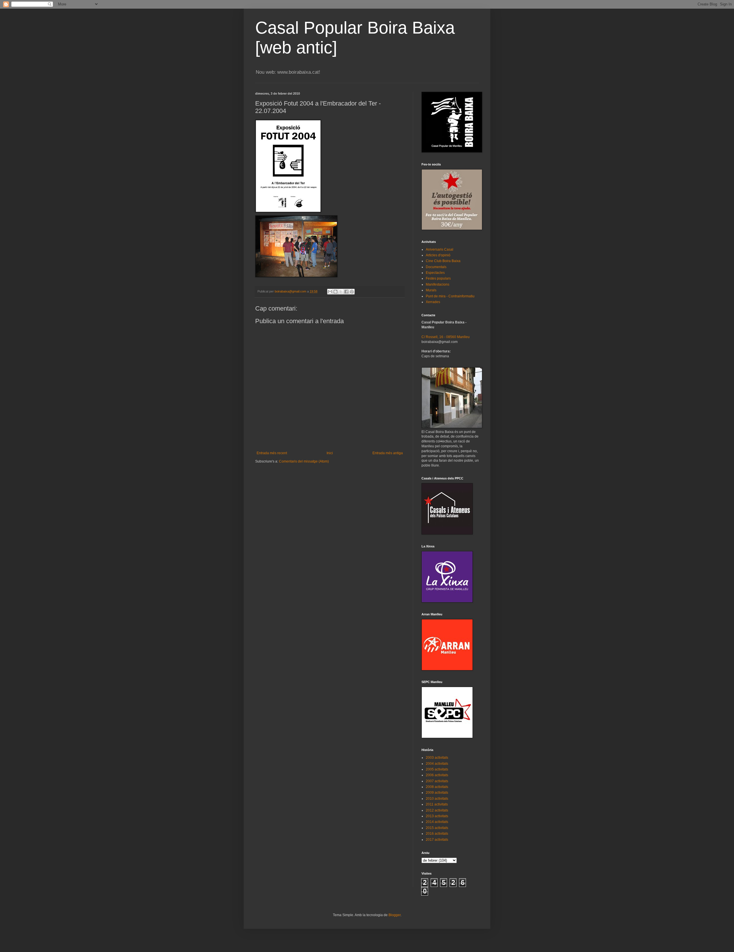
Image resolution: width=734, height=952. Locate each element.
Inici (330, 453)
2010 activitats (437, 799)
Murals (431, 290)
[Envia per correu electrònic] (330, 291)
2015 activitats (437, 828)
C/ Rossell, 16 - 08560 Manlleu (445, 337)
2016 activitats (437, 834)
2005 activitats (437, 769)
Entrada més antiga (387, 453)
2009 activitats (437, 793)
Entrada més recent (272, 453)
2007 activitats (437, 781)
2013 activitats (437, 816)
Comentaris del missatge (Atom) (304, 461)
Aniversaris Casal (439, 249)
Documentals (436, 267)
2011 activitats (437, 804)
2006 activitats (437, 775)
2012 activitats (437, 810)
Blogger (395, 915)
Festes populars (438, 278)
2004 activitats (437, 764)
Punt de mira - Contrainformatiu (450, 296)
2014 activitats (437, 822)
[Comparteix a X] (341, 291)
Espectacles (435, 273)
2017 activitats (437, 840)
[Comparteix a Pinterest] (352, 291)
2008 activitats (437, 787)
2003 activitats (437, 758)
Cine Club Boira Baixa (443, 261)
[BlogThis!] (335, 291)
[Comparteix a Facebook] (346, 291)
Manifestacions (437, 284)
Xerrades (433, 302)
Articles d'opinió (438, 255)
